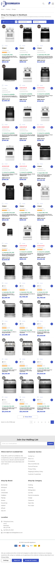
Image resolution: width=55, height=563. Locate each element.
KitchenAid (4, 485)
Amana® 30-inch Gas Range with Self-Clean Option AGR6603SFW (26, 254)
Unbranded (4, 492)
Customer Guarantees (34, 474)
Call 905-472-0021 (8, 530)
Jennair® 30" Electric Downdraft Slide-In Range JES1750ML (43, 295)
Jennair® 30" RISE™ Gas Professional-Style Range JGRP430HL (26, 370)
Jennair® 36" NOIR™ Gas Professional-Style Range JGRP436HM (43, 408)
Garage (30, 498)
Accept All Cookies (31, 560)
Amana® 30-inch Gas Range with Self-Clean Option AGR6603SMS (44, 254)
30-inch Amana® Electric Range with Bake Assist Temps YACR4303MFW (27, 96)
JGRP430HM (40, 326)
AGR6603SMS (40, 247)
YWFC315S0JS (22, 208)
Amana (3, 500)
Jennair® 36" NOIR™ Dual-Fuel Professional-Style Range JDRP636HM (9, 408)
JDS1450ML (22, 288)
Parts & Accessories (33, 495)
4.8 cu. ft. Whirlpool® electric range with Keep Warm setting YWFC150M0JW (9, 57)
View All (3, 510)
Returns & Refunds (33, 464)
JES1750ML (39, 288)
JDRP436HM (40, 364)
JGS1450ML (22, 326)
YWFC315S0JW (40, 208)
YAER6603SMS (23, 168)
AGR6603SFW (23, 247)
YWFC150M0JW (5, 50)
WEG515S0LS (5, 248)
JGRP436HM (40, 402)
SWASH (3, 505)
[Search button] (43, 4)
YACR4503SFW (40, 129)
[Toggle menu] (53, 4)
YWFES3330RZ (23, 50)
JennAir (3, 490)
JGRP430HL (22, 364)
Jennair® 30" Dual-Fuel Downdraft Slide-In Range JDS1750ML (8, 295)
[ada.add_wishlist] (16, 48)
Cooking (30, 485)
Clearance (31, 500)
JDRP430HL (4, 364)
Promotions (31, 461)
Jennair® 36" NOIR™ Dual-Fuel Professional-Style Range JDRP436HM (44, 370)
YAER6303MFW (23, 129)
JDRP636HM (4, 402)
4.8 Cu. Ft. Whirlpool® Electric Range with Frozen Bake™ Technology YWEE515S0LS (44, 175)
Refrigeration (32, 490)
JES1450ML (4, 326)
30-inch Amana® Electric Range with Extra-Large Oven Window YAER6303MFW (27, 135)
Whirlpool (4, 487)
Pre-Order (31, 505)
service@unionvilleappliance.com (12, 532)
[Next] (52, 422)
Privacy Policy (32, 469)
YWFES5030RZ (40, 50)
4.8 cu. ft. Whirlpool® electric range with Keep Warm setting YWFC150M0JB (9, 215)
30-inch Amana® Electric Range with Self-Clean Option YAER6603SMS (27, 175)
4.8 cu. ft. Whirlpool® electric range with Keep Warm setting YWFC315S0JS (27, 215)
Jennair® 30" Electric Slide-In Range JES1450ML (9, 332)
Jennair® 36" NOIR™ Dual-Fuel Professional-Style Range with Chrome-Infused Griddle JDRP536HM (27, 408)
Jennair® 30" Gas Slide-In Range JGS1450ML (27, 332)
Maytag (3, 498)
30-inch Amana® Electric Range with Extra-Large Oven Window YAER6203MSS (9, 135)
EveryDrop (4, 503)
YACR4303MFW (23, 89)
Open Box (31, 503)
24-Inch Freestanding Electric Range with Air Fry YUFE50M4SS (9, 96)
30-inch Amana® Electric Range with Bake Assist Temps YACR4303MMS (45, 96)
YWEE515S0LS (40, 168)
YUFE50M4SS (5, 90)
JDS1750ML (4, 288)
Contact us (31, 456)
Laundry (30, 492)
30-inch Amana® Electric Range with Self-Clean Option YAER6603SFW (9, 175)
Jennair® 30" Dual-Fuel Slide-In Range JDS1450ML (27, 294)
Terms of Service (33, 466)
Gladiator (3, 495)
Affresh (3, 508)
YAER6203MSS (5, 129)
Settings (6, 560)
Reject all (17, 560)
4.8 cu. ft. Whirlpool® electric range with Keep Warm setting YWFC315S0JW (45, 215)
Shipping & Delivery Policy (35, 471)
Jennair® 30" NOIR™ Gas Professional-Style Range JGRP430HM (43, 332)
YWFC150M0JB (5, 208)
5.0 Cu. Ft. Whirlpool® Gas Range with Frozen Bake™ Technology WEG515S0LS (8, 255)
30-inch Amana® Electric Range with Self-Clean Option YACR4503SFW (45, 135)
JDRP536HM (22, 402)
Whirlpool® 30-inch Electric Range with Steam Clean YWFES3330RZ (26, 57)
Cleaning (30, 487)
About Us (30, 458)
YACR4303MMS (40, 89)
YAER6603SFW (5, 168)
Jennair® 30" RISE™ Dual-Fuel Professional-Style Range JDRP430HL (9, 370)
